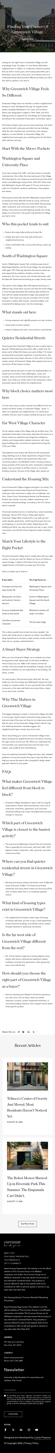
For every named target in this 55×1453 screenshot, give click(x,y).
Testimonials (12, 1260)
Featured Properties (16, 1257)
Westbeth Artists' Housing (32, 462)
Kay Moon (44, 757)
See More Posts (27, 1224)
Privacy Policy (31, 1443)
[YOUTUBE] (37, 1430)
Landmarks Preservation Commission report (33, 119)
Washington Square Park (15, 185)
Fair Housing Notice (12, 1298)
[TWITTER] (13, 1430)
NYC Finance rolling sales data (30, 515)
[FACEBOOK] (5, 1430)
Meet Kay (9, 1253)
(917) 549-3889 (16, 1361)
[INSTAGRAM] (29, 1430)
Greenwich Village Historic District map (35, 723)
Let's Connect (12, 1263)
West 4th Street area (13, 279)
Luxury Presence (42, 1437)
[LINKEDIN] (21, 1430)
